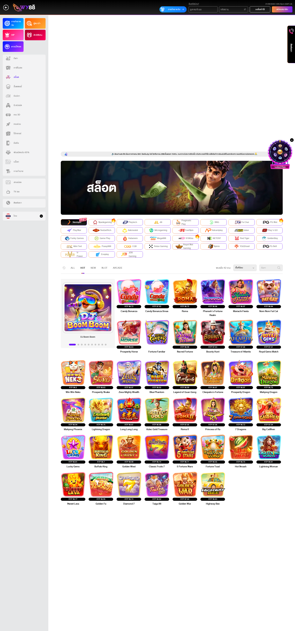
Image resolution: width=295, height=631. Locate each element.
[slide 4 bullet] (85, 344)
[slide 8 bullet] (99, 344)
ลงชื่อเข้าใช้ (260, 9)
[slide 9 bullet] (102, 344)
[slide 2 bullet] (78, 344)
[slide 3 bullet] (82, 344)
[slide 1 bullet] (72, 344)
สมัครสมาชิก (282, 9)
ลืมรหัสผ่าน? (194, 4)
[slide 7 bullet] (95, 344)
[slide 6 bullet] (92, 344)
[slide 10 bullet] (106, 344)
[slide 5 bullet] (88, 344)
